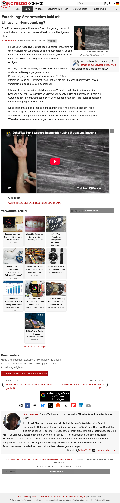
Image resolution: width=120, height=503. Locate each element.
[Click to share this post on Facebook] (27, 405)
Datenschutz (45, 496)
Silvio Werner (9, 40)
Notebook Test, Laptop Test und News (23, 459)
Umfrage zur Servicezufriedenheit (98, 65)
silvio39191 (85, 450)
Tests (17, 9)
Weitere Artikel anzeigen (34, 346)
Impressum (24, 496)
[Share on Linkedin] (81, 405)
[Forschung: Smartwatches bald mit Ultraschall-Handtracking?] (91, 38)
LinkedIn (99, 450)
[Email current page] (88, 405)
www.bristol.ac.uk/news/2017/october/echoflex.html (34, 202)
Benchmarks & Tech (57, 9)
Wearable (52, 40)
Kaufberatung (99, 9)
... (116, 9)
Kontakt (57, 496)
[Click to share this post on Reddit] (58, 405)
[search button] (106, 3)
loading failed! (77, 131)
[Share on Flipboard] (73, 405)
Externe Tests (80, 9)
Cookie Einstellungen (74, 496)
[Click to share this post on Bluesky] (42, 405)
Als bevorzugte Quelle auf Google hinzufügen (57, 396)
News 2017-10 (66, 459)
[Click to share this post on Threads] (35, 405)
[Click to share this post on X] (50, 405)
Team (34, 496)
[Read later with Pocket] (65, 405)
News (27, 9)
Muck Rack (111, 450)
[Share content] (21, 405)
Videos (39, 9)
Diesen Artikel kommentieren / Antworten (25, 373)
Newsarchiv (53, 459)
